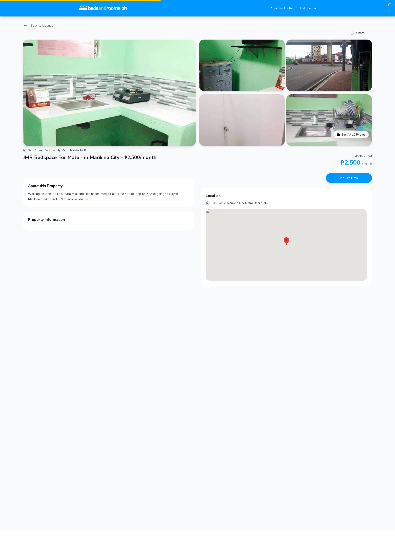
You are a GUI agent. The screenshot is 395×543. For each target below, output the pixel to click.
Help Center (308, 8)
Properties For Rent (282, 8)
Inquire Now (349, 178)
